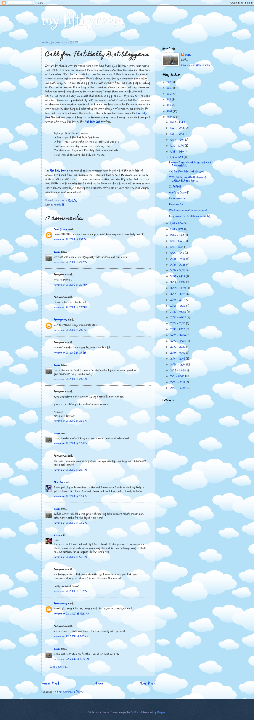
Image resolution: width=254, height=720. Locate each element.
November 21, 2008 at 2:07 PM (70, 285)
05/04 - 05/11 (178, 382)
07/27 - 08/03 (178, 312)
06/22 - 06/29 (178, 341)
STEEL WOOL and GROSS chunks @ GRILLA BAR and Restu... (187, 179)
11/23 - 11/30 (177, 152)
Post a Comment (59, 667)
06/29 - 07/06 (178, 335)
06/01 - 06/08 (178, 359)
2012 (170, 94)
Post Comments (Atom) (70, 692)
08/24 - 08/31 (178, 288)
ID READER (175, 187)
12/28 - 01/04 (178, 122)
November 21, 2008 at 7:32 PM (70, 591)
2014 (170, 82)
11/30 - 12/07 (177, 146)
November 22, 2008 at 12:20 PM (71, 659)
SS (63, 205)
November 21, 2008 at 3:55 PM (71, 523)
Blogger (161, 712)
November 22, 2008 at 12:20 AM (71, 614)
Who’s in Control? (179, 193)
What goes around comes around (188, 210)
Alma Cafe (59, 482)
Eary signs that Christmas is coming (189, 216)
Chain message (177, 198)
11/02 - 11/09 (177, 229)
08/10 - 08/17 (178, 300)
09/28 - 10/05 (178, 259)
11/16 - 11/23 (177, 157)
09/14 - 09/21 (178, 270)
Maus (57, 535)
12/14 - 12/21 (177, 134)
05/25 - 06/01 (178, 365)
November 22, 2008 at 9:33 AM (71, 636)
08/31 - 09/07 (178, 282)
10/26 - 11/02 (177, 235)
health (57, 205)
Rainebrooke (176, 204)
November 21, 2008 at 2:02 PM (70, 262)
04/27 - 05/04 (178, 388)
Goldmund (136, 712)
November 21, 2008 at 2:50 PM (70, 443)
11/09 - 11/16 (177, 223)
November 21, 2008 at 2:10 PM (70, 330)
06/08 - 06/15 (178, 353)
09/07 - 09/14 (178, 276)
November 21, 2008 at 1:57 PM (70, 239)
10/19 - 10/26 (177, 241)
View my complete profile (195, 65)
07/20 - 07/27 (178, 318)
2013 (170, 88)
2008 (170, 117)
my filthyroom (82, 20)
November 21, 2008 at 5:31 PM (70, 557)
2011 (169, 100)
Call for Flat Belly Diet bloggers (186, 172)
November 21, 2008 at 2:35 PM (71, 421)
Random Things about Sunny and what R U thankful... (190, 164)
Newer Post (50, 683)
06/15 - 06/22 (178, 347)
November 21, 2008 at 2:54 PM (71, 496)
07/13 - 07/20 (178, 323)
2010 (169, 106)
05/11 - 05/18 (177, 376)
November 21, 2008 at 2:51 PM (70, 470)
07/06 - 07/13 (178, 329)
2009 (170, 111)
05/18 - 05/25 (178, 371)
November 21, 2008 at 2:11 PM (70, 353)
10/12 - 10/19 (177, 247)
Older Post (147, 683)
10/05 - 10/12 (177, 253)
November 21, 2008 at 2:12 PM (70, 379)
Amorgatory (60, 229)
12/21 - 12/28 (178, 128)
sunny (57, 252)
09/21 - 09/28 (178, 265)
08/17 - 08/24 (178, 294)
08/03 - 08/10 (178, 306)
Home (99, 683)
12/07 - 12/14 (177, 140)
